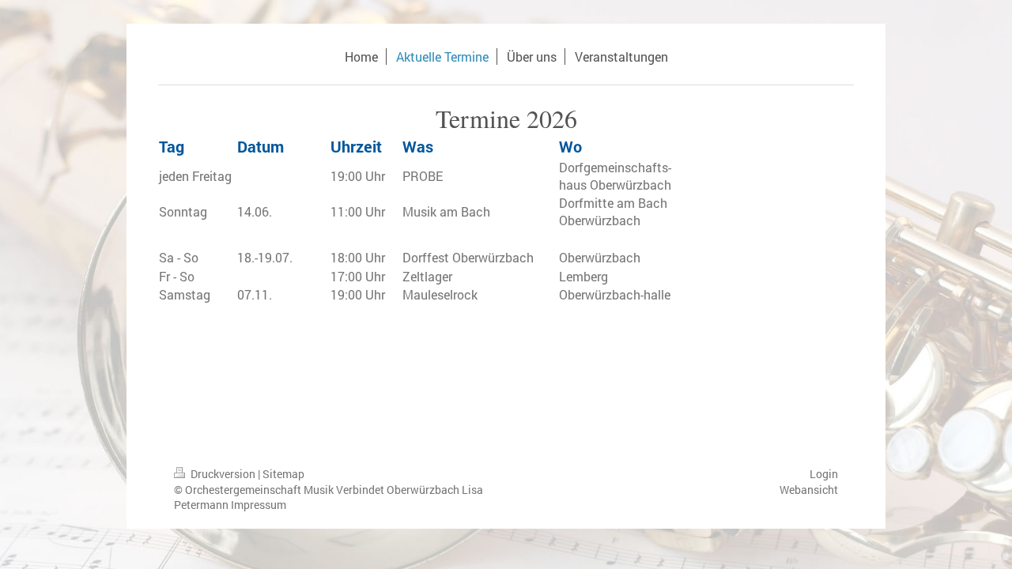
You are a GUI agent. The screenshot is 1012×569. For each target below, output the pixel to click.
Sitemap (283, 473)
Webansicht (809, 489)
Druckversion (223, 473)
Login (824, 473)
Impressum (258, 504)
